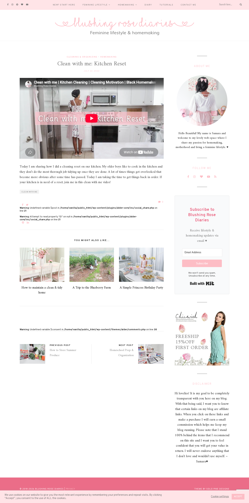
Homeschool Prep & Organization (122, 353)
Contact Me (188, 5)
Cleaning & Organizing (82, 57)
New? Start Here (64, 5)
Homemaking (126, 5)
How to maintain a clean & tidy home (42, 290)
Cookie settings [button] (220, 496)
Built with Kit (202, 283)
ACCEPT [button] (238, 496)
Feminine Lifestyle (95, 5)
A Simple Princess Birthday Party (141, 288)
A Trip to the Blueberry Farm (92, 288)
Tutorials (166, 5)
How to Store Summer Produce (63, 353)
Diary (148, 5)
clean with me (29, 192)
